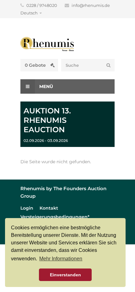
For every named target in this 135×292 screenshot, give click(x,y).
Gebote (36, 65)
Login (26, 208)
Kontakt (49, 208)
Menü (45, 86)
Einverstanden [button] (65, 274)
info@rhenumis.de (91, 5)
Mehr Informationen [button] (60, 258)
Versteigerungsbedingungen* (54, 217)
